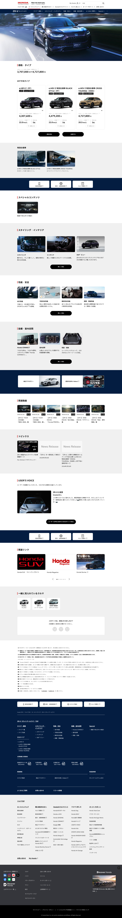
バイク (26, 876)
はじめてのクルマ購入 (41, 828)
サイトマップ (36, 910)
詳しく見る (61, 266)
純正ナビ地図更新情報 (95, 824)
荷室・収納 (76, 735)
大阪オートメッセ (58, 832)
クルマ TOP (27, 712)
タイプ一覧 (22, 729)
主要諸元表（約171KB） (57, 763)
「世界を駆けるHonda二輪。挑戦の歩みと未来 (104, 890)
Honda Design (57, 835)
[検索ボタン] (103, 3)
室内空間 (75, 732)
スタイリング (40, 731)
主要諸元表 (51, 690)
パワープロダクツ (29, 880)
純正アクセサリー (41, 778)
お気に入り (38, 850)
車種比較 (19, 837)
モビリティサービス (30, 898)
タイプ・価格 (21, 726)
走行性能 (57, 729)
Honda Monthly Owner (42, 847)
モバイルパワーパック (31, 893)
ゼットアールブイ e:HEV (96, 778)
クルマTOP (21, 801)
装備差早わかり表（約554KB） (22, 763)
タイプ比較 (22, 732)
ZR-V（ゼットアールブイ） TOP (27, 721)
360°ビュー (40, 737)
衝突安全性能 (58, 735)
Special (92, 726)
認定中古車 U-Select (61, 778)
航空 (26, 889)
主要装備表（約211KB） (39, 763)
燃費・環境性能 (59, 738)
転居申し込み (93, 843)
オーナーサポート (95, 807)
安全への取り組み (58, 844)
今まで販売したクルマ (23, 844)
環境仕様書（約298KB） (75, 763)
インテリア (40, 734)
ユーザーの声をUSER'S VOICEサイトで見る (61, 521)
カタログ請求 (21, 778)
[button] (53, 579)
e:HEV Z (21, 741)
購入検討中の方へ (41, 807)
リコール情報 (57, 790)
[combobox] (93, 3)
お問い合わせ (100, 6)
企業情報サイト (44, 889)
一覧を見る (49, 134)
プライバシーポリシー (48, 910)
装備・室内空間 (76, 726)
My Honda (33, 858)
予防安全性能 (58, 732)
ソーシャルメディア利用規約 (64, 910)
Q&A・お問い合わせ (45, 871)
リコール (42, 876)
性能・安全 (56, 726)
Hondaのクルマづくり (60, 807)
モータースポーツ (44, 880)
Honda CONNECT (78, 729)
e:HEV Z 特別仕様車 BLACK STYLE (24, 745)
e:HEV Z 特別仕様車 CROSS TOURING (24, 749)
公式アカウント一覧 (9, 889)
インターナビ (93, 852)
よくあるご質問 (22, 790)
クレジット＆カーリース (42, 837)
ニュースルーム (44, 885)
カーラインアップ (36, 712)
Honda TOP (20, 712)
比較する (73, 134)
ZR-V (20, 11)
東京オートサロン (58, 828)
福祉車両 (19, 841)
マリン (26, 885)
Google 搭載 (56, 824)
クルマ (26, 871)
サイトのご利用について (82, 910)
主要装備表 (44, 690)
